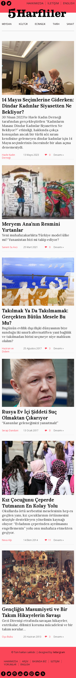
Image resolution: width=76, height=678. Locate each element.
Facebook (3, 3)
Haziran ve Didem (8, 350)
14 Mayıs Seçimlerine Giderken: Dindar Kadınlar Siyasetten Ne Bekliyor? (38, 106)
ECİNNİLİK (40, 24)
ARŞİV (25, 661)
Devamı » (59, 154)
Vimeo (26, 673)
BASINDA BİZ (39, 661)
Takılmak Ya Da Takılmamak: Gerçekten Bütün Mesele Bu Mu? (35, 317)
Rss (43, 673)
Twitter (9, 3)
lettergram (59, 652)
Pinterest (31, 673)
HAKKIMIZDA (11, 661)
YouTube (20, 673)
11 (49, 540)
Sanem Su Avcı (10, 247)
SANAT (70, 24)
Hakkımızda (35, 3)
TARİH (56, 24)
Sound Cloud (37, 673)
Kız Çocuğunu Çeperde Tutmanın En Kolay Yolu (30, 503)
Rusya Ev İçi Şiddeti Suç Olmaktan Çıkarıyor (29, 415)
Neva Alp (7, 540)
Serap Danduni (10, 430)
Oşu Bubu (7, 636)
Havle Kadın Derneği (8, 156)
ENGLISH (68, 3)
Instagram (14, 673)
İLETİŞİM (53, 3)
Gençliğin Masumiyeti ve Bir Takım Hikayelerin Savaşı (34, 612)
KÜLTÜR (23, 24)
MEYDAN (6, 24)
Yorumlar (10, 664)
